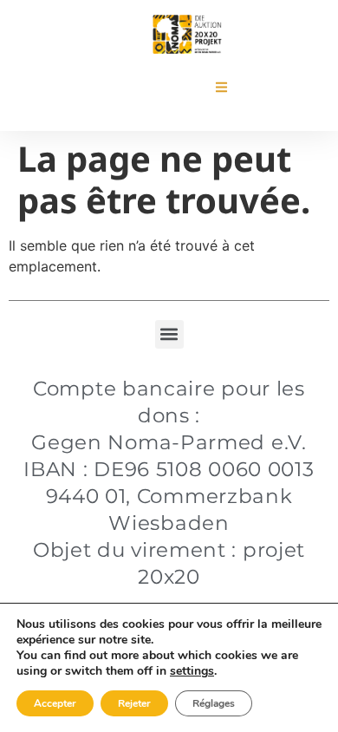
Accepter (55, 703)
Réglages (213, 703)
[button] (221, 87)
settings (192, 671)
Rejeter (134, 703)
